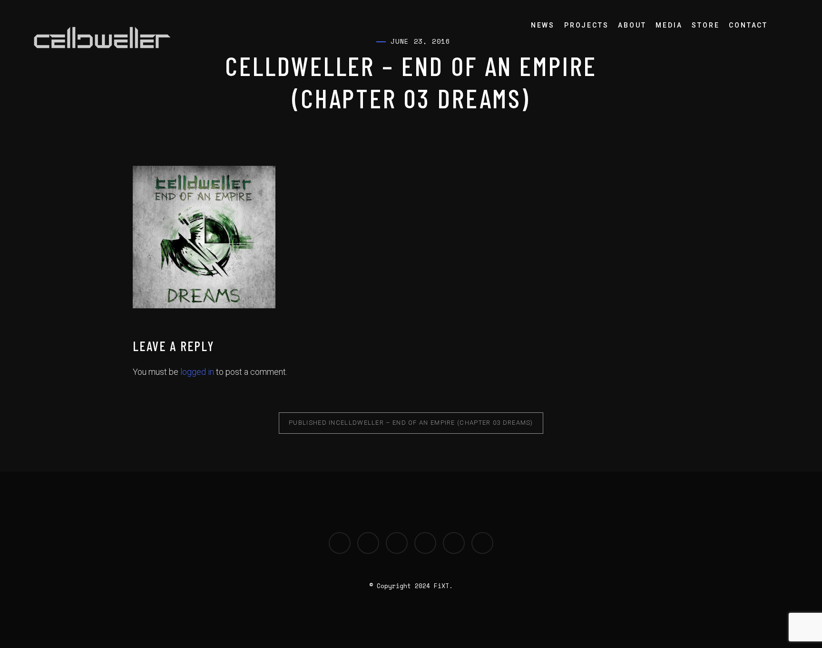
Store (705, 25)
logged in (197, 372)
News (543, 25)
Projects (586, 25)
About (632, 25)
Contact (748, 25)
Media (669, 25)
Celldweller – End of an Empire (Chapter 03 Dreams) (411, 422)
